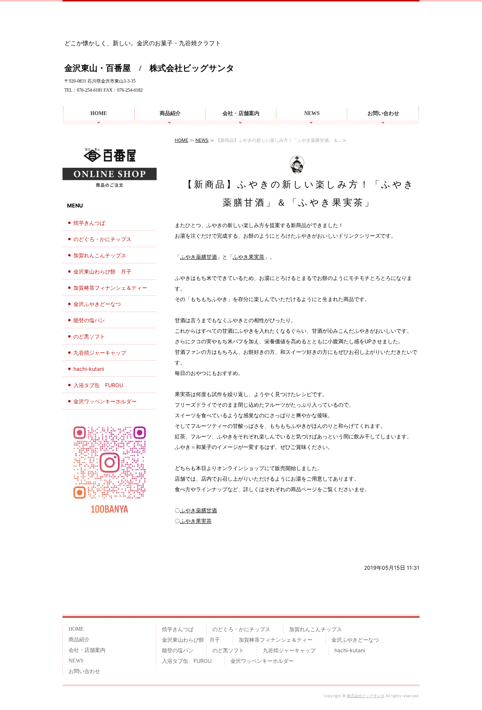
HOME (98, 113)
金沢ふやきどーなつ (97, 304)
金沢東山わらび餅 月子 (102, 271)
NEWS (312, 113)
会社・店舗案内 (241, 113)
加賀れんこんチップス (99, 255)
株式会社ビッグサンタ (365, 695)
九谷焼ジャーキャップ (99, 352)
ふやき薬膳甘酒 (198, 257)
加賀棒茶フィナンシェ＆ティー (110, 287)
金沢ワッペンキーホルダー (105, 401)
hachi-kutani (88, 369)
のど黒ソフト (89, 336)
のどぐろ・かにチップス (102, 239)
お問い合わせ (383, 113)
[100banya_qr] (109, 515)
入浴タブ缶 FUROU (98, 385)
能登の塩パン (89, 320)
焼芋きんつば (89, 223)
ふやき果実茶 (248, 257)
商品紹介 (170, 113)
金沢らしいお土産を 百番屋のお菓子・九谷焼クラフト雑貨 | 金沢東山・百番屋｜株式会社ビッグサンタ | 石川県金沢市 (107, 22)
